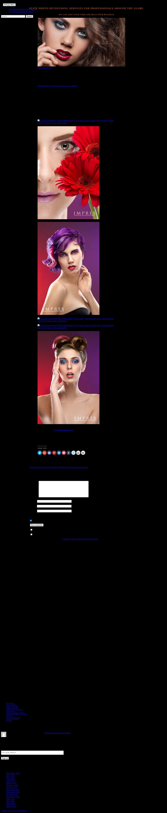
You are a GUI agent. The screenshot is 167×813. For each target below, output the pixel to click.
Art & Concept (10, 711)
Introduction (10, 703)
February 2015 (12, 785)
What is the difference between (71, 467)
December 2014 (12, 790)
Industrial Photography (13, 717)
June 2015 (10, 778)
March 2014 (11, 806)
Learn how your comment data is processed (80, 539)
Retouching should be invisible (57, 733)
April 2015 (10, 780)
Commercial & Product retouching (16, 714)
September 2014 (13, 797)
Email (33, 506)
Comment (34, 497)
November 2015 (13, 773)
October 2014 (12, 794)
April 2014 (10, 804)
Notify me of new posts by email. (47, 534)
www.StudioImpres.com (63, 430)
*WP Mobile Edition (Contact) (20, 12)
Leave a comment (70, 86)
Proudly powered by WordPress (14, 811)
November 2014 (13, 792)
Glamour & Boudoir (12, 708)
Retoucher (58, 86)
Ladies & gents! (42, 467)
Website (33, 511)
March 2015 (11, 783)
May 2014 (10, 801)
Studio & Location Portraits (14, 709)
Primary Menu (9, 5)
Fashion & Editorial (12, 706)
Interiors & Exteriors (12, 719)
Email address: (7, 748)
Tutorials (9, 720)
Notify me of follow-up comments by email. (51, 530)
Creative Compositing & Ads (14, 712)
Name (33, 501)
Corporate (9, 716)
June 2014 (10, 799)
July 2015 (10, 776)
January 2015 (11, 787)
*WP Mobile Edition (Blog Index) (22, 9)
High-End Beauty (45, 68)
